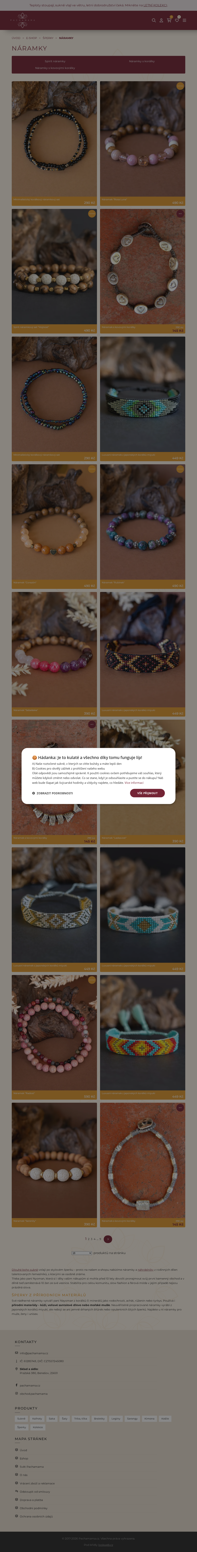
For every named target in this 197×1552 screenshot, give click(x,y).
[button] (52, 793)
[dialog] (98, 776)
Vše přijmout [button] (147, 793)
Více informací (134, 782)
